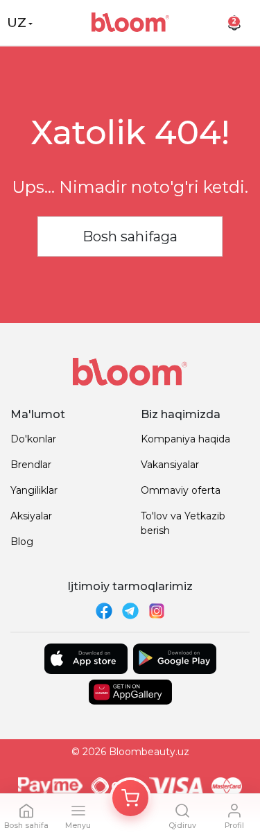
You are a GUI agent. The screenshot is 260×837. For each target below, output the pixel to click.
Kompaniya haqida (185, 439)
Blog (21, 541)
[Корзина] (130, 798)
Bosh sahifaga (130, 236)
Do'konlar (33, 439)
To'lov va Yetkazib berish (183, 523)
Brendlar (30, 464)
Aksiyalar (31, 516)
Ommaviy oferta (180, 490)
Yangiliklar (34, 490)
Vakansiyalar (170, 464)
